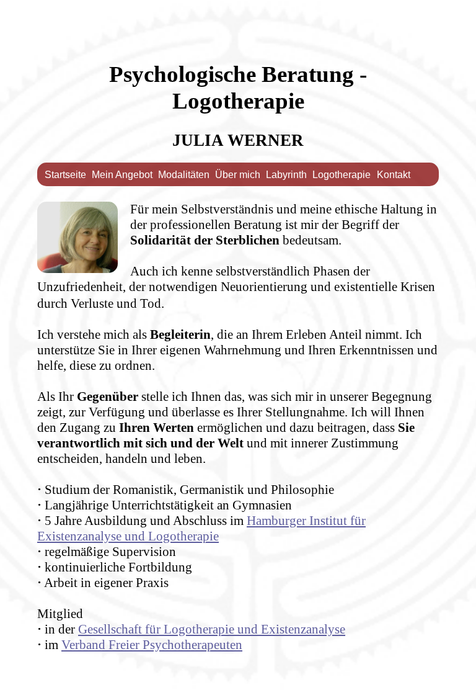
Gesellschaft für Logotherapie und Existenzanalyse (211, 629)
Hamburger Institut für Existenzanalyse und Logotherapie (201, 528)
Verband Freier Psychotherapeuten (151, 644)
